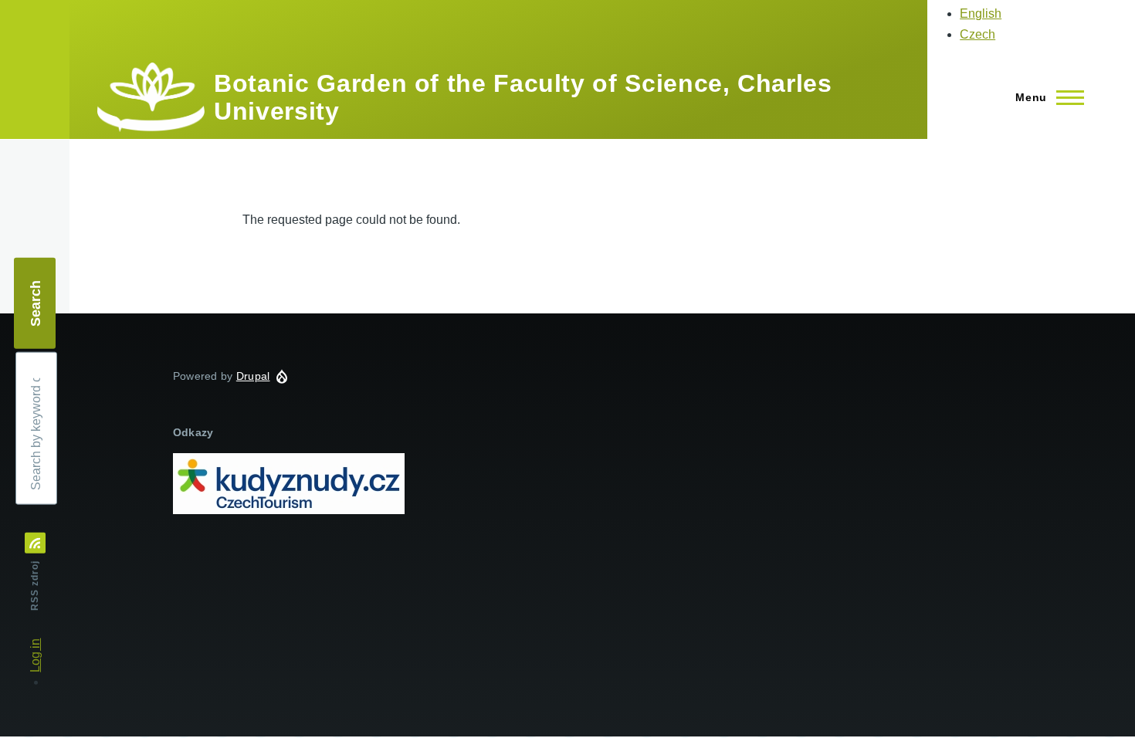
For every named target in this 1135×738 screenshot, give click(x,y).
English (980, 13)
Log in (35, 655)
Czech (977, 34)
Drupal (253, 376)
